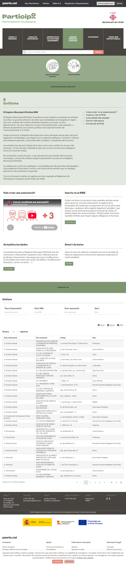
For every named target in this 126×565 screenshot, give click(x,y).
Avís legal (110, 547)
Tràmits (46, 3)
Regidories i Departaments (77, 3)
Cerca (119, 3)
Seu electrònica (32, 3)
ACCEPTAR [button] (58, 561)
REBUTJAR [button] (69, 561)
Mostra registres (15, 332)
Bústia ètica (89, 498)
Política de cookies (85, 558)
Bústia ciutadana (8, 547)
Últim (121, 482)
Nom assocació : (72, 308)
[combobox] (14, 332)
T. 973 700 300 (70, 498)
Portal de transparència (54, 547)
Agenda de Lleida (77, 549)
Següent (116, 482)
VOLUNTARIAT (93, 37)
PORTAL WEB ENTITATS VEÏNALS (113, 38)
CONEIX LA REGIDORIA (12, 38)
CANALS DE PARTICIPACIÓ (32, 38)
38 (111, 482)
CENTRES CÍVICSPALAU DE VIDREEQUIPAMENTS (53, 39)
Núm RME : (39, 308)
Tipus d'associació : (13, 308)
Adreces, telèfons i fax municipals (14, 549)
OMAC (87, 500)
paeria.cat (9, 3)
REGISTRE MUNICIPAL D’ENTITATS (73, 39)
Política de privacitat (114, 549)
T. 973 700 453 (28, 498)
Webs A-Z (57, 3)
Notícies (74, 547)
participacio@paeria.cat (32, 500)
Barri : (97, 308)
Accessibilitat (51, 549)
